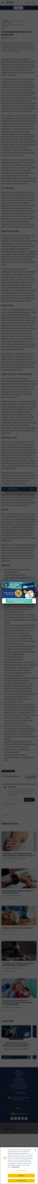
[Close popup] (33, 583)
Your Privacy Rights (21, 1170)
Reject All (21, 1175)
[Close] (35, 1150)
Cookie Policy (15, 1167)
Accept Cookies (21, 1180)
